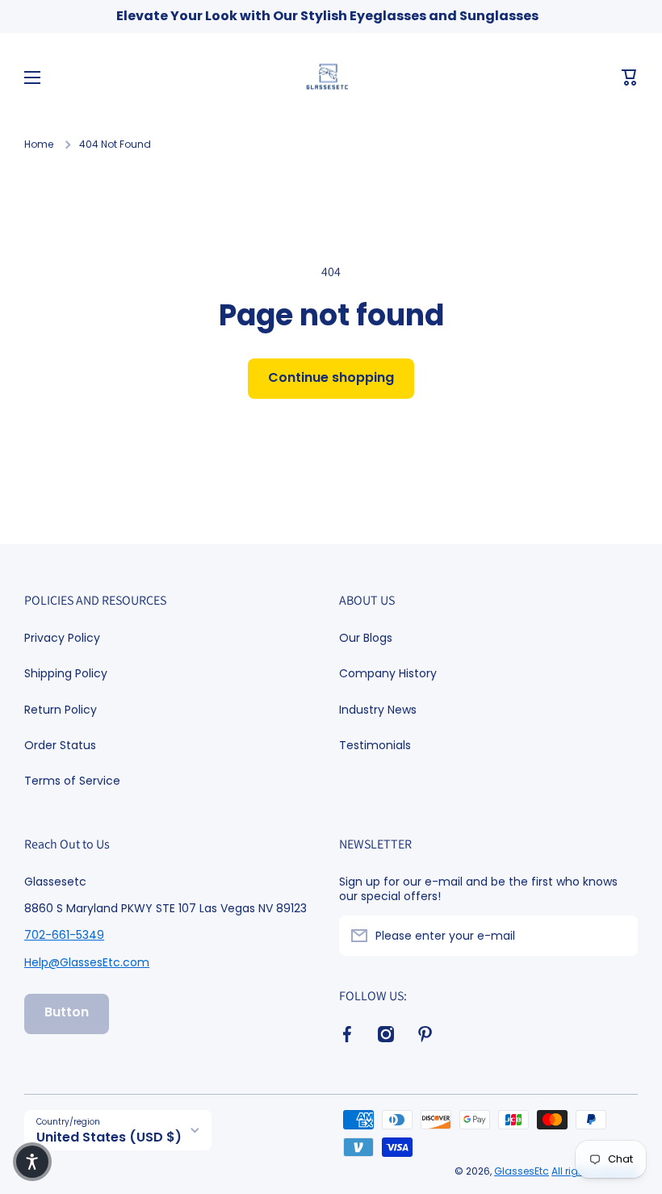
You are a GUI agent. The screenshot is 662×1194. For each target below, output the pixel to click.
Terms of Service (72, 780)
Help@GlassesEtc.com (86, 962)
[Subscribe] (617, 935)
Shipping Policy (65, 673)
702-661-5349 (64, 935)
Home (38, 144)
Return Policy (60, 710)
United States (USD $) (109, 1137)
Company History (388, 673)
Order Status (60, 745)
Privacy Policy (62, 638)
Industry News (378, 710)
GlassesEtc (521, 1171)
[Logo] (331, 77)
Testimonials (375, 744)
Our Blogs (365, 638)
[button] (630, 77)
